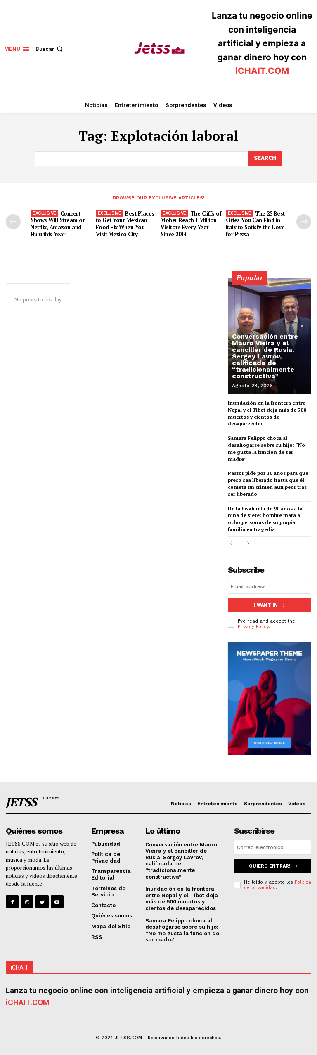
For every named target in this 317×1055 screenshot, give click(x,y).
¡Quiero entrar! (269, 866)
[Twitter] (41, 901)
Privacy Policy (253, 626)
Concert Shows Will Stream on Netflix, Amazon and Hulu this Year (58, 224)
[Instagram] (27, 901)
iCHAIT (19, 967)
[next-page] (303, 221)
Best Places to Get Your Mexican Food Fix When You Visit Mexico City (125, 224)
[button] (49, 49)
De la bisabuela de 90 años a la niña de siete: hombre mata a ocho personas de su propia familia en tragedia (265, 518)
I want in (266, 605)
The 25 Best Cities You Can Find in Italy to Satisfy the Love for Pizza (255, 224)
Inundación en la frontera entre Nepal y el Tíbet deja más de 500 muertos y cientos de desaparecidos (181, 898)
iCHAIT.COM (262, 71)
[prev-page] (13, 221)
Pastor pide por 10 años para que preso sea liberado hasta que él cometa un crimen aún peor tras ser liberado (268, 483)
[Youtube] (57, 901)
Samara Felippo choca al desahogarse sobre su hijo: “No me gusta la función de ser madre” (182, 930)
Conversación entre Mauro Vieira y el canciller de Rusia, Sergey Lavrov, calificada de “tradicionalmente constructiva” (265, 356)
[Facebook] (12, 901)
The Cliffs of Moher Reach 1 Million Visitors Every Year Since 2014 (191, 224)
